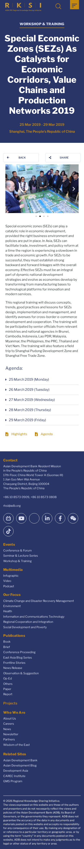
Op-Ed (7, 678)
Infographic (11, 575)
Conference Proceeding (19, 652)
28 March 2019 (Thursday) (30, 410)
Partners (9, 739)
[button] (10, 189)
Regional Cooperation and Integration (28, 621)
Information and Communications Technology (33, 616)
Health (7, 611)
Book (7, 641)
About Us (9, 718)
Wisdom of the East (16, 744)
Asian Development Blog (20, 765)
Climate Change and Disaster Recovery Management (38, 601)
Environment (12, 606)
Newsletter (10, 734)
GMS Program (12, 781)
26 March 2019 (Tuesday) (29, 390)
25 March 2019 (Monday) (29, 379)
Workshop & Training (17, 561)
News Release (12, 668)
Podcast (8, 586)
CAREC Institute (14, 776)
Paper (7, 689)
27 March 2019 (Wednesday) (32, 400)
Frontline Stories (14, 662)
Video (7, 581)
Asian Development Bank (20, 760)
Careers (8, 723)
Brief (6, 647)
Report (7, 694)
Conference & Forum (17, 550)
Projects (10, 703)
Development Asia (15, 770)
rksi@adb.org (12, 505)
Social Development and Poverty (25, 627)
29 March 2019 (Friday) (27, 420)
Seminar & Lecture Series (20, 555)
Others (7, 683)
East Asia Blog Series (17, 657)
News (7, 729)
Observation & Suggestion (21, 673)
